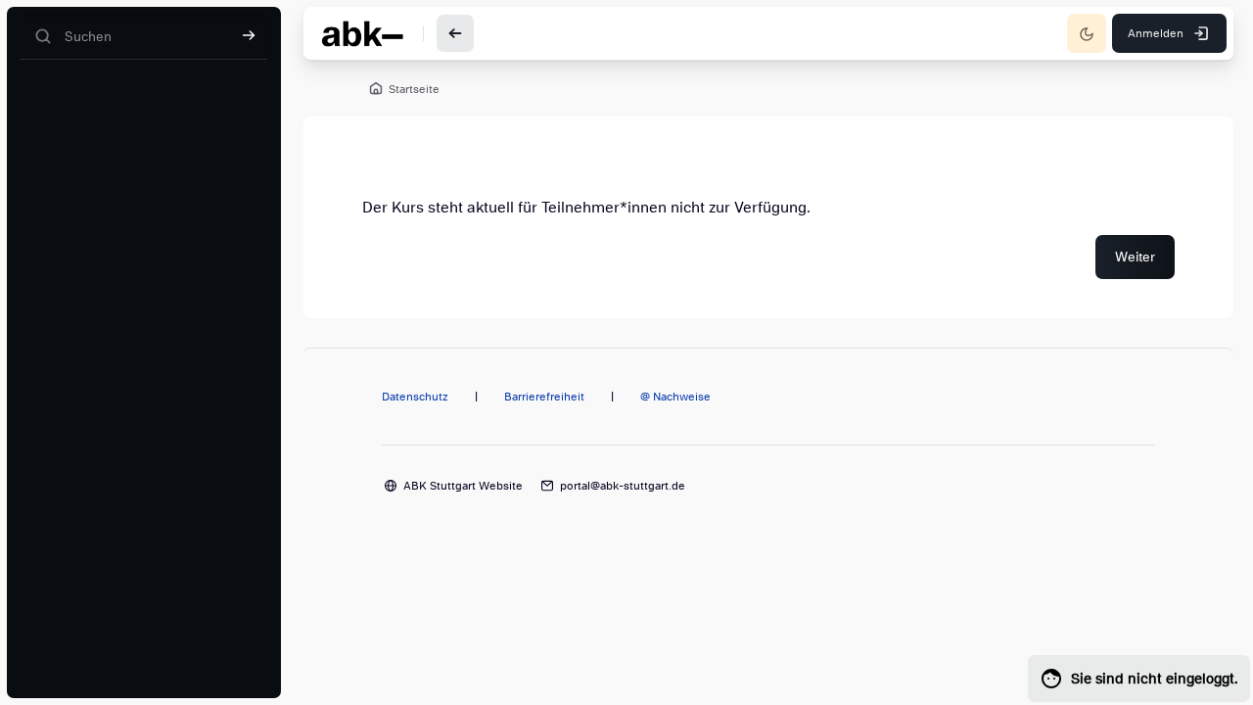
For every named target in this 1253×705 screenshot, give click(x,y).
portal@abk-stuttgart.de (622, 486)
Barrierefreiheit (544, 396)
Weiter (1135, 257)
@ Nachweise (675, 396)
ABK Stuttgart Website (463, 486)
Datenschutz (415, 396)
